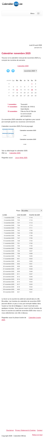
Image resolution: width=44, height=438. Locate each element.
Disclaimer (10, 430)
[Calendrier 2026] (12, 3)
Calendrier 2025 (23, 66)
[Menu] (38, 13)
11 (17, 90)
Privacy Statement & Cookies (25, 430)
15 (32, 90)
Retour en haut (37, 435)
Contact (39, 430)
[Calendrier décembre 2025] (13, 70)
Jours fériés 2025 (21, 157)
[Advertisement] (22, 29)
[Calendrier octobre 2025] (8, 70)
